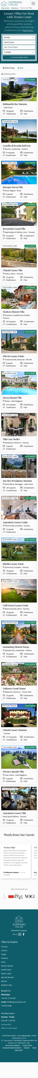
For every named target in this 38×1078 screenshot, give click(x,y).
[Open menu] (33, 3)
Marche (4, 981)
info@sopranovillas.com (16, 1002)
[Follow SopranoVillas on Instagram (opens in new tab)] (20, 934)
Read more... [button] (28, 30)
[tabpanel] (19, 452)
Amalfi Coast (6, 969)
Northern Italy (6, 985)
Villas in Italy (5, 8)
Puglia (3, 954)
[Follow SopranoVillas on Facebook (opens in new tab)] (23, 934)
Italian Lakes (6, 973)
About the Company (19, 930)
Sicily (3, 962)
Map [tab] (21, 68)
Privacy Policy (27, 1045)
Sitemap (27, 1048)
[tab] (8, 68)
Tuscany (4, 946)
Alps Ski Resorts (7, 977)
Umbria (4, 950)
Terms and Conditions (12, 1045)
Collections (14, 8)
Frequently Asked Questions (12, 1048)
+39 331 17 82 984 (8, 998)
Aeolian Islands (7, 966)
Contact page (6, 1005)
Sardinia (4, 958)
